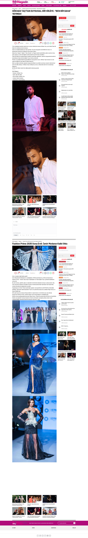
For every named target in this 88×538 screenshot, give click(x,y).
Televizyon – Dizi (57, 5)
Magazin (14, 5)
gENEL (20, 8)
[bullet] (28, 235)
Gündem (20, 5)
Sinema (64, 5)
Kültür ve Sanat (36, 5)
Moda (24, 5)
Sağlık (28, 5)
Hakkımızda (53, 527)
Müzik (43, 5)
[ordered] (27, 235)
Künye (33, 527)
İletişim (14, 527)
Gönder (15, 235)
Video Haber (49, 5)
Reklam (74, 527)
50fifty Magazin (14, 8)
